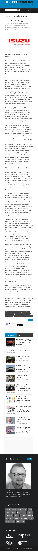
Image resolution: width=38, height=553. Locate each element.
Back (30, 320)
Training (13, 512)
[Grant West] (18, 488)
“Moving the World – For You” (22, 316)
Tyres (30, 509)
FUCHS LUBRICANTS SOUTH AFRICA (16, 509)
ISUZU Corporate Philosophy (23, 314)
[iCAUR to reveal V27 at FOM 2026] (10, 359)
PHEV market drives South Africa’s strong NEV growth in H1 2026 (23, 398)
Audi (23, 521)
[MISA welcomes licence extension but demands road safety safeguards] (10, 430)
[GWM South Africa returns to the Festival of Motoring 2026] (10, 368)
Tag (20, 335)
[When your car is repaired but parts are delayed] (10, 420)
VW (7, 518)
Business (29, 512)
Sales (11, 518)
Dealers (17, 518)
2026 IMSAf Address (16, 25)
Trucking (22, 515)
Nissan (31, 518)
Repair (19, 512)
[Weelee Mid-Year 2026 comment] (10, 378)
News (7, 512)
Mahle (18, 521)
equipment (30, 515)
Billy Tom (21, 27)
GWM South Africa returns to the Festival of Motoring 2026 (23, 367)
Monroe (16, 515)
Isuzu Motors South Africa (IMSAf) (16, 312)
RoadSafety (24, 518)
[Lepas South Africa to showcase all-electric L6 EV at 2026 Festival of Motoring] (10, 342)
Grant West (9, 491)
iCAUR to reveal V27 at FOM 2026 (17, 350)
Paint (13, 521)
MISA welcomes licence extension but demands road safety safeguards (23, 429)
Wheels (8, 521)
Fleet (24, 512)
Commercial (9, 515)
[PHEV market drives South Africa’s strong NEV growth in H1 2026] (10, 399)
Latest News (11, 335)
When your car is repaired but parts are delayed (23, 419)
